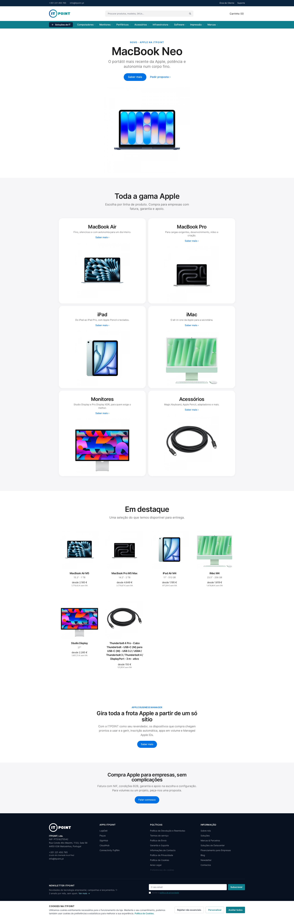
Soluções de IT (62, 24)
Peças (103, 835)
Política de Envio (158, 840)
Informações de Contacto (162, 850)
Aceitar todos (235, 910)
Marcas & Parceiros (210, 840)
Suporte (241, 3)
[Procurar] (190, 13)
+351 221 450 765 (57, 3)
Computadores (85, 24)
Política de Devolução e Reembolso (167, 830)
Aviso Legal (155, 865)
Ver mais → (84, 893)
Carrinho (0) (237, 13)
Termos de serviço (159, 835)
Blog (203, 855)
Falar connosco (147, 799)
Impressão (196, 24)
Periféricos (122, 24)
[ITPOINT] (59, 14)
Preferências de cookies (162, 870)
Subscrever (236, 887)
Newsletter (206, 860)
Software (179, 24)
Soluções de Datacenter (213, 845)
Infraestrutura (160, 24)
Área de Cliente (226, 3)
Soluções (205, 835)
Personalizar (215, 910)
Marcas (211, 24)
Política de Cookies (159, 860)
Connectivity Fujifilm (110, 850)
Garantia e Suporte (159, 845)
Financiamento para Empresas (216, 850)
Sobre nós (206, 830)
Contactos (206, 865)
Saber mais (135, 76)
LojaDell (103, 830)
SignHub (104, 840)
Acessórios (140, 24)
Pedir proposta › (160, 76)
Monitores (105, 24)
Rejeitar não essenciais (189, 910)
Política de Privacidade (161, 855)
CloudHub (104, 845)
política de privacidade (169, 892)
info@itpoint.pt (77, 3)
